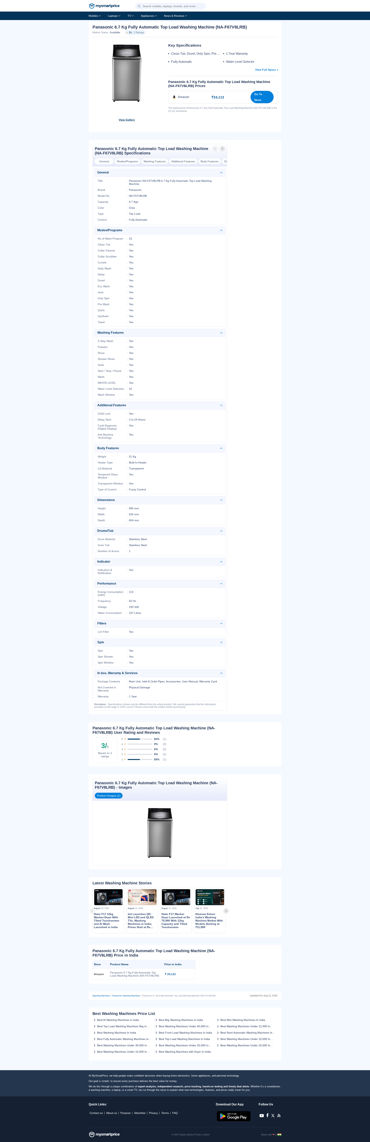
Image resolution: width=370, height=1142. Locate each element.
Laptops (113, 15)
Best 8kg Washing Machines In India (181, 1019)
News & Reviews (174, 15)
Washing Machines (101, 996)
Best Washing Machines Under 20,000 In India (245, 1045)
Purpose (125, 1112)
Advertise (139, 1112)
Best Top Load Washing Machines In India (184, 1039)
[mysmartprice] (104, 6)
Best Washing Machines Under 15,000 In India (122, 1051)
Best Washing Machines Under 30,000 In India (122, 1045)
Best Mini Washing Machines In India (242, 1019)
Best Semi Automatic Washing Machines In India (246, 1032)
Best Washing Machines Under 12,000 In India (245, 1026)
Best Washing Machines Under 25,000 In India (184, 1045)
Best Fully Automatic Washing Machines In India (123, 1039)
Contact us (96, 1112)
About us (111, 1112)
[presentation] (215, 148)
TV (129, 15)
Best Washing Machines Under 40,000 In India (184, 1026)
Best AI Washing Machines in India (118, 1019)
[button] (139, 6)
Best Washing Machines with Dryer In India (185, 1051)
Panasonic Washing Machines (126, 996)
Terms (165, 1112)
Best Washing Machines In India (116, 1032)
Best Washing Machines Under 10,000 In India (245, 1039)
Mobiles (93, 15)
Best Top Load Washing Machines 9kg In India (122, 1026)
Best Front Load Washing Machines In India (185, 1032)
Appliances (147, 15)
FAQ (175, 1112)
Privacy (153, 1112)
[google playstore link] (234, 1120)
